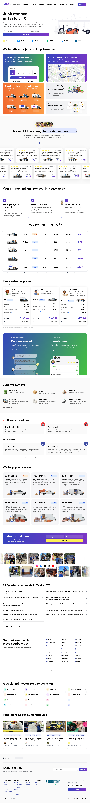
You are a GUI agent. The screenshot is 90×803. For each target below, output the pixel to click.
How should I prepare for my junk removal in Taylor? (18, 619)
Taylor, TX (9, 758)
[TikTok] (45, 566)
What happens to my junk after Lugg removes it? (60, 604)
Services (25, 4)
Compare (6, 786)
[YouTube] (53, 566)
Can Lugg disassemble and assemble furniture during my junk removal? (13, 604)
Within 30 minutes (24, 77)
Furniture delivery (18, 784)
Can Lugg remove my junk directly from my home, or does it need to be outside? (57, 598)
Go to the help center (20, 630)
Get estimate (63, 4)
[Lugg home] (6, 4)
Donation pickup (18, 791)
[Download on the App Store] (71, 785)
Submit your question (8, 630)
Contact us (26, 786)
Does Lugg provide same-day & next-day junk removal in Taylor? (64, 591)
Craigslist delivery (18, 786)
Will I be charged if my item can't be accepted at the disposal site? (65, 614)
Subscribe (83, 769)
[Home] (3, 758)
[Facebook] (41, 566)
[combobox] (14, 30)
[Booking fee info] (11, 312)
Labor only (16, 794)
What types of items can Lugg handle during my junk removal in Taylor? (13, 592)
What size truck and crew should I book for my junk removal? (20, 597)
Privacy (10, 798)
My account (27, 784)
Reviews (36, 782)
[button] (21, 155)
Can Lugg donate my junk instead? (13, 610)
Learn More (14, 349)
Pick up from (9, 29)
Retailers (41, 4)
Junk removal (17, 792)
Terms (14, 798)
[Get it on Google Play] (79, 785)
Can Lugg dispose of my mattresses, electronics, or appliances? (64, 610)
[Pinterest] (77, 798)
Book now (81, 4)
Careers (36, 784)
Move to (31, 29)
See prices (26, 34)
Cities (34, 4)
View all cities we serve (52, 670)
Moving (16, 782)
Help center (27, 782)
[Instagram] (37, 566)
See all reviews (45, 143)
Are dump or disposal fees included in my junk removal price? (20, 614)
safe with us (56, 95)
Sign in (73, 4)
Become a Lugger (8, 791)
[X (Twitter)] (49, 566)
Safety (25, 787)
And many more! (7, 407)
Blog (5, 787)
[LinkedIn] (82, 798)
